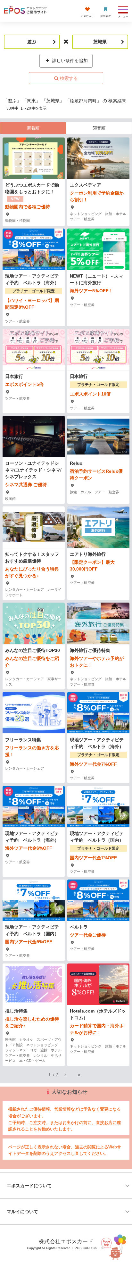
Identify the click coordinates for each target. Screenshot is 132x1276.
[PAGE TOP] (112, 1245)
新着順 (33, 128)
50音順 (99, 128)
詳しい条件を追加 (69, 60)
